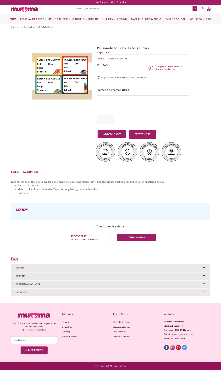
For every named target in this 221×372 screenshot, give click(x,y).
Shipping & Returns (121, 326)
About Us (66, 322)
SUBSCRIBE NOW (34, 350)
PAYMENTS (21, 292)
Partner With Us (69, 336)
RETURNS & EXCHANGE (28, 284)
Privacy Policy (119, 331)
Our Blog (66, 331)
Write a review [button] (136, 237)
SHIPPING (20, 276)
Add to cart (112, 134)
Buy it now (142, 134)
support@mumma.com (182, 334)
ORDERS (20, 268)
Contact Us (67, 326)
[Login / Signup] (203, 9)
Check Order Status (121, 322)
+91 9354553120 (178, 338)
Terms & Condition (121, 336)
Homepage (16, 27)
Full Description (25, 172)
